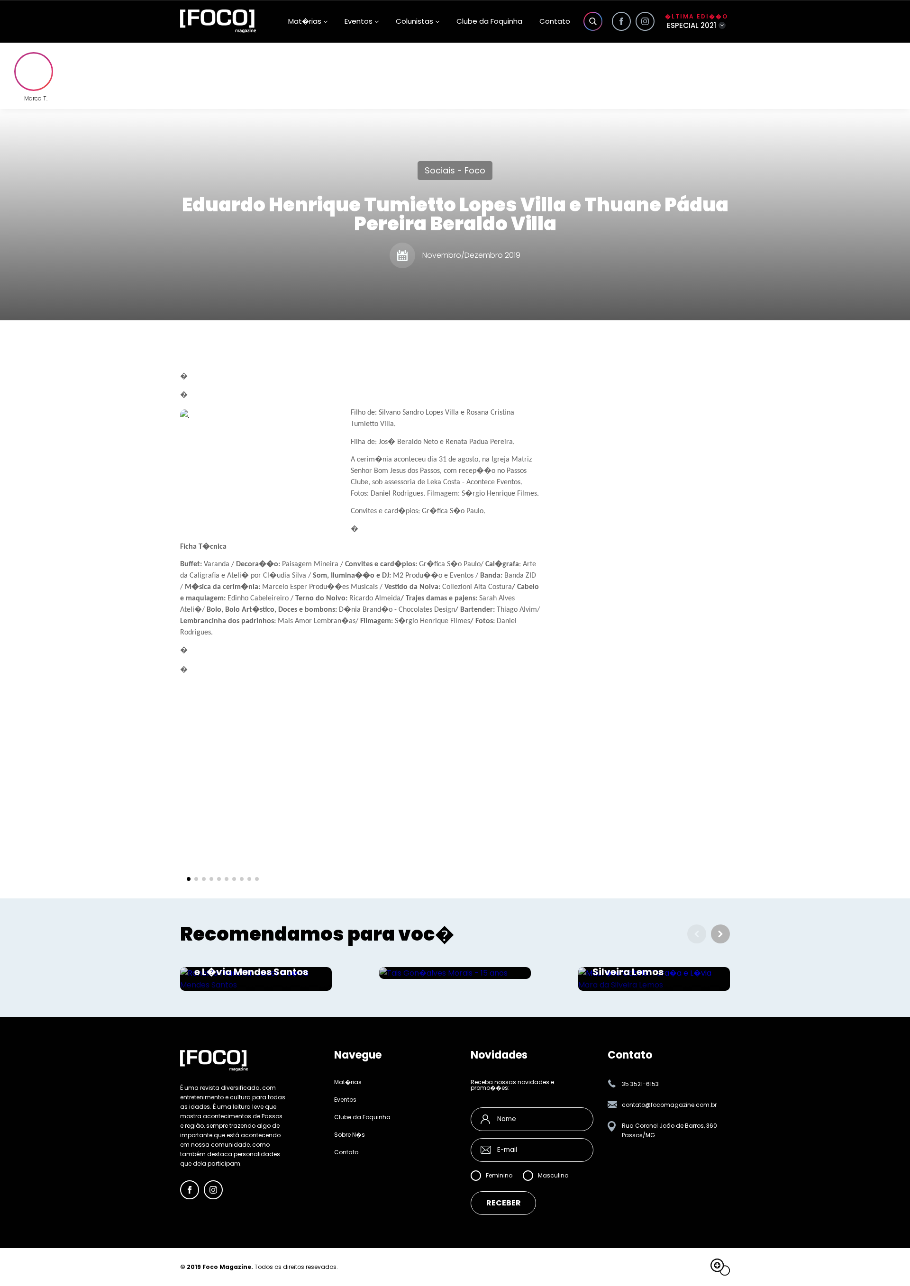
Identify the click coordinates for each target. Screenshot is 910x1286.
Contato (554, 21)
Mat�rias (348, 1082)
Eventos (359, 21)
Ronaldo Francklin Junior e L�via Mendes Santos (255, 967)
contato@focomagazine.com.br (669, 1105)
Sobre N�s (349, 1135)
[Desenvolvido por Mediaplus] (720, 1267)
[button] (189, 879)
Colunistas (414, 21)
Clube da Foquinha (489, 21)
